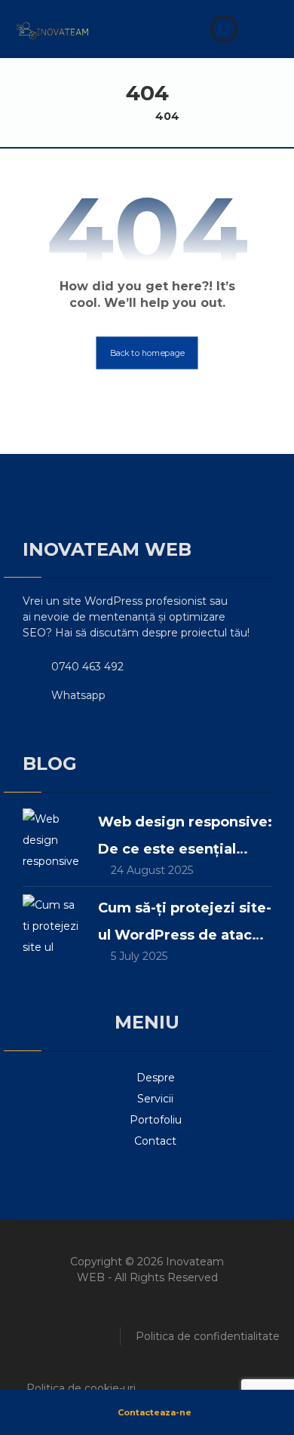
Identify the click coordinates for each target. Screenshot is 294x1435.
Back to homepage (147, 353)
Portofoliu (156, 1120)
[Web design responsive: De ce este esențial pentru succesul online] (53, 838)
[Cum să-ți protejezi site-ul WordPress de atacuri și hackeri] (53, 924)
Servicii (155, 1098)
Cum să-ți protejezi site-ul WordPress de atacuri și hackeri (184, 935)
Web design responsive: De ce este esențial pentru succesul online (185, 849)
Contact (155, 1141)
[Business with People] (52, 30)
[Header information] (225, 27)
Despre (155, 1077)
